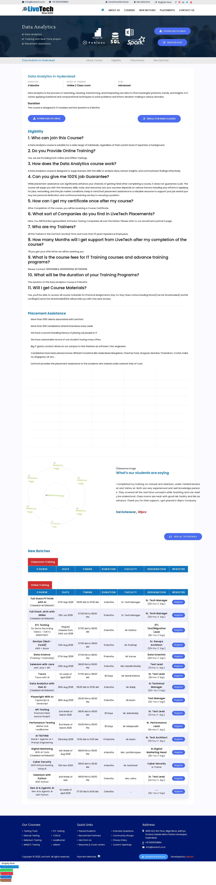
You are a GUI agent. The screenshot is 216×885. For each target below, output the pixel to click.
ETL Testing (58, 831)
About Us (114, 10)
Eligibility (116, 60)
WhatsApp (7, 870)
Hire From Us (84, 840)
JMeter (56, 844)
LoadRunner (58, 840)
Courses (129, 10)
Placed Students (87, 831)
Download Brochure (118, 1)
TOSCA (56, 835)
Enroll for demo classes (161, 118)
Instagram (7, 873)
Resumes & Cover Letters (91, 844)
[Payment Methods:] (99, 856)
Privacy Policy (120, 840)
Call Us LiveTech (10, 866)
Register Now (164, 2)
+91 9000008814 (60, 1)
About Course (94, 60)
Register (178, 602)
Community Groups (123, 835)
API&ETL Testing (31, 844)
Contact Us (186, 10)
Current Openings (122, 844)
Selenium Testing (32, 840)
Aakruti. (189, 856)
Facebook (7, 876)
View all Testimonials (184, 536)
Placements (167, 10)
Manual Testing (31, 835)
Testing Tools (30, 831)
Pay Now (7, 880)
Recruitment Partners (89, 835)
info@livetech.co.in (34, 1)
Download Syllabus (174, 31)
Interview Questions (123, 831)
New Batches (142, 1)
